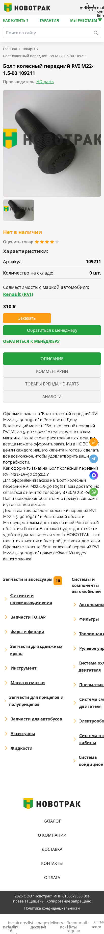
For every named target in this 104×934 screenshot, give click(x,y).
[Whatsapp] (93, 492)
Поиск (96, 924)
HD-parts (45, 81)
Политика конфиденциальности (52, 908)
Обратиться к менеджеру (31, 341)
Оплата (52, 877)
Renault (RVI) (18, 294)
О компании (52, 835)
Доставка (52, 849)
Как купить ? (15, 20)
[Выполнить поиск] (96, 32)
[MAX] (93, 475)
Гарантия (49, 20)
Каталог (52, 821)
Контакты (52, 863)
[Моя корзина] (90, 8)
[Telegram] (93, 459)
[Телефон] (93, 442)
